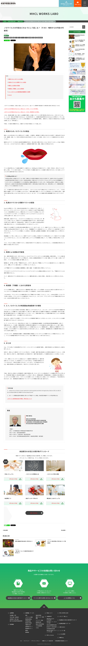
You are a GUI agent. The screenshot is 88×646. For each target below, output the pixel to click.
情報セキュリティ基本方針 (47, 640)
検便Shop (61, 637)
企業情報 (12, 613)
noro (16, 37)
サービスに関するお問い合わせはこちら (43, 598)
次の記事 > (63, 530)
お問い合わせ (62, 627)
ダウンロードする (13, 479)
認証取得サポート (29, 628)
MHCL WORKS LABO (63, 613)
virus (19, 37)
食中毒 (11, 37)
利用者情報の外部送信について (61, 640)
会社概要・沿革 (13, 615)
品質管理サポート (29, 626)
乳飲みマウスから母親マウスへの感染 (17, 82)
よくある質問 (62, 634)
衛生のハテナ (6, 35)
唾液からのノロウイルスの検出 (16, 79)
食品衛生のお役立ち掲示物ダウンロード (18, 598)
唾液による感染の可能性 (14, 85)
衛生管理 (30, 37)
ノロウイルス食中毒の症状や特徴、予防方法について (19, 398)
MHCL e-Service (50, 635)
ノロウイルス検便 (29, 617)
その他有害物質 (39, 626)
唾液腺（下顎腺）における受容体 (16, 88)
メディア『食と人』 (63, 616)
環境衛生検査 (28, 621)
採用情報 (12, 624)
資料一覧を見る (33, 513)
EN (21, 640)
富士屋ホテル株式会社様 (52, 626)
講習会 (26, 630)
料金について (49, 613)
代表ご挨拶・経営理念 (14, 617)
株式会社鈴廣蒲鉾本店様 (52, 625)
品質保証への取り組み (14, 619)
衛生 (13, 37)
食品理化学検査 (28, 623)
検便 (26, 615)
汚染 (33, 37)
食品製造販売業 (40, 37)
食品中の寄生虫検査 (40, 624)
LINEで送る (7, 40)
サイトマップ (26, 640)
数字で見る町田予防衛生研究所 (16, 621)
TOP (44, 606)
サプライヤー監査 (39, 620)
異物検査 (27, 632)
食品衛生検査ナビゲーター (65, 623)
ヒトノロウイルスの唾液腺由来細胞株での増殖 (19, 92)
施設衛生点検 (38, 622)
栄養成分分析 (28, 624)
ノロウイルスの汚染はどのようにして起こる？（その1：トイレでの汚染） (21, 108)
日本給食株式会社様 (51, 628)
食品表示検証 (38, 615)
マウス (26, 37)
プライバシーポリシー (35, 640)
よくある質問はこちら (69, 598)
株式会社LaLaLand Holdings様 (50, 619)
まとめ (10, 95)
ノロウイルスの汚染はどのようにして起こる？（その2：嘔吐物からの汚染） (22, 112)
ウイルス (22, 37)
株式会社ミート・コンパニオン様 (52, 622)
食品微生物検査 (28, 619)
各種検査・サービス (29, 613)
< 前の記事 (5, 530)
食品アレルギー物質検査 (40, 617)
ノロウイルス (6, 37)
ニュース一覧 (62, 630)
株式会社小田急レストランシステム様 (52, 631)
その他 (37, 627)
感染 (35, 37)
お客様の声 (49, 616)
